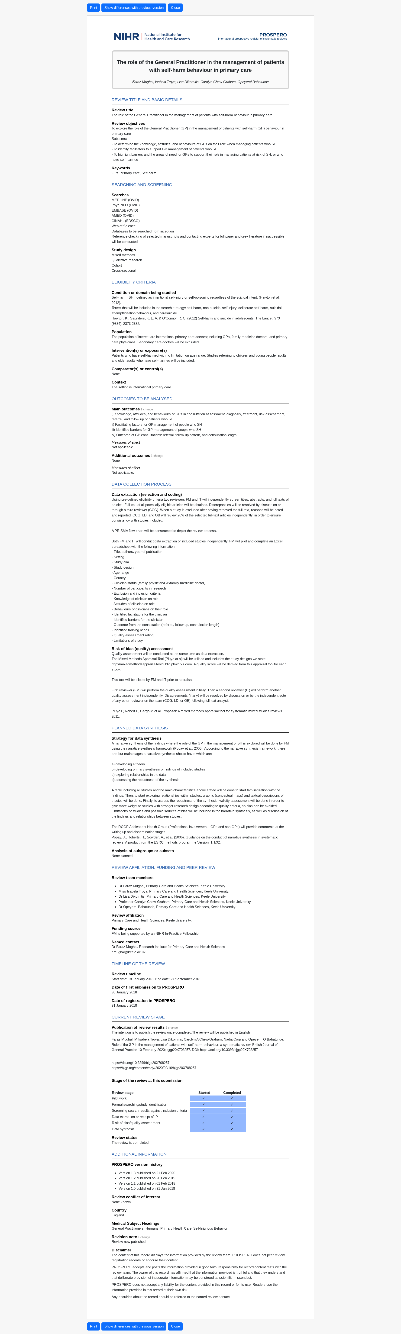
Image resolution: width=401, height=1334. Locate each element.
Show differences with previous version (134, 8)
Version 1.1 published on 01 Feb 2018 (147, 1183)
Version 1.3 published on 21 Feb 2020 (147, 1173)
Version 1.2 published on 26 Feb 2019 (147, 1178)
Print (93, 8)
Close (175, 8)
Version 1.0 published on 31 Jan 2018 (147, 1188)
